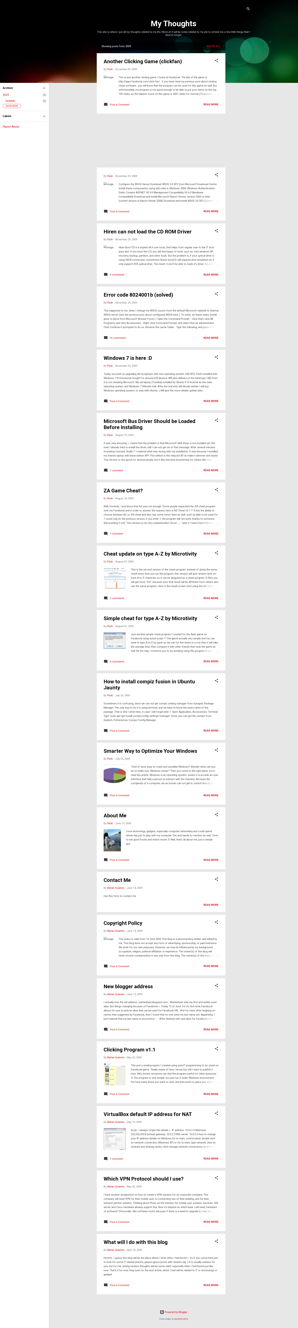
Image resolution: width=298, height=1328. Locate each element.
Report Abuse (11, 126)
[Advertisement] (239, 94)
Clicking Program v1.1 (130, 1050)
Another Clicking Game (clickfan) (143, 61)
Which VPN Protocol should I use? (143, 1179)
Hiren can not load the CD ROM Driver (148, 232)
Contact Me (117, 880)
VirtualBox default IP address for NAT (148, 1114)
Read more (210, 104)
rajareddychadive (181, 1319)
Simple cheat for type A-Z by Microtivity (150, 618)
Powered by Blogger (175, 1312)
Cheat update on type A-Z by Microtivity (150, 554)
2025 (6, 95)
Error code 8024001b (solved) (138, 295)
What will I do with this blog (136, 1242)
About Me (115, 815)
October (10, 101)
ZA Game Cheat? (123, 491)
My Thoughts (173, 23)
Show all (214, 46)
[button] (216, 61)
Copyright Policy (123, 923)
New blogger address (128, 986)
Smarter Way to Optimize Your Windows (150, 751)
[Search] (248, 9)
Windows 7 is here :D (128, 358)
